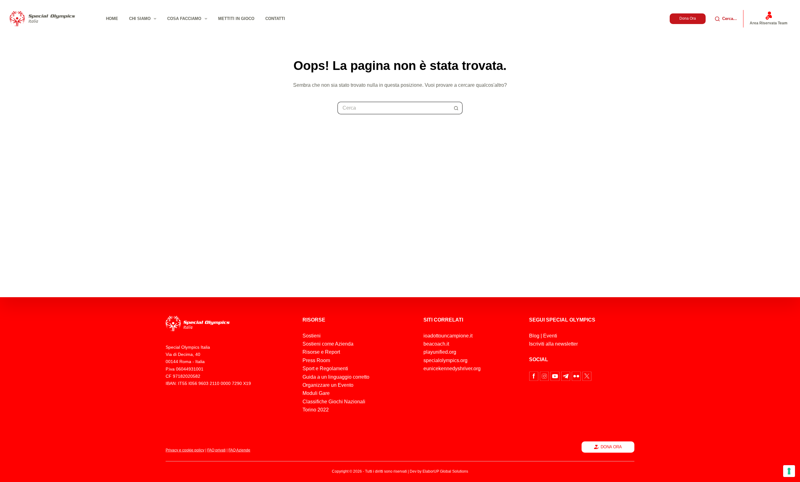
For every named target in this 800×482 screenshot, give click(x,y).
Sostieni (311, 335)
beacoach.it (436, 344)
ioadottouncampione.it (447, 335)
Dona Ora (687, 18)
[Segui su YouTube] (555, 375)
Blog (534, 335)
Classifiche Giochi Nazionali (333, 401)
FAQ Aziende (239, 450)
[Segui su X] (587, 375)
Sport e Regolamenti (325, 368)
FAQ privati (216, 450)
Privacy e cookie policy (185, 450)
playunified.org (439, 352)
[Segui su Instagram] (545, 375)
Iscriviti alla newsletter (553, 344)
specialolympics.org (445, 360)
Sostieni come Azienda (327, 344)
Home (112, 18)
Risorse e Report (321, 352)
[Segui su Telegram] (566, 375)
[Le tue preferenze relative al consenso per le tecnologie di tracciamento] (789, 471)
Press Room (316, 360)
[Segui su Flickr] (577, 375)
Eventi (550, 335)
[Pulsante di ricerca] (456, 108)
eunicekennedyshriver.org (452, 368)
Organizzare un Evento (327, 385)
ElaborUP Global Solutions (445, 471)
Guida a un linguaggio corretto (335, 377)
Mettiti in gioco (236, 18)
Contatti (275, 18)
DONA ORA (611, 447)
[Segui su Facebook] (534, 375)
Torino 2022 (315, 409)
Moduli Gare (316, 393)
